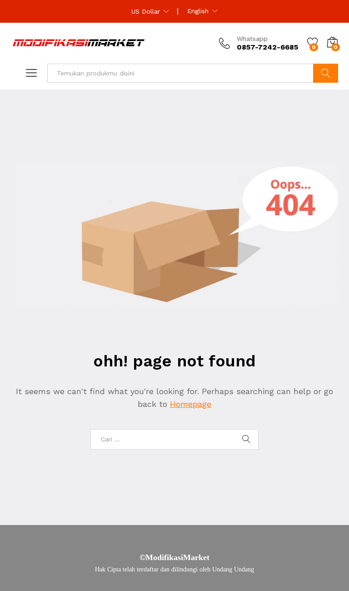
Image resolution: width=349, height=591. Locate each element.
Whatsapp (252, 38)
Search (325, 73)
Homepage (190, 404)
